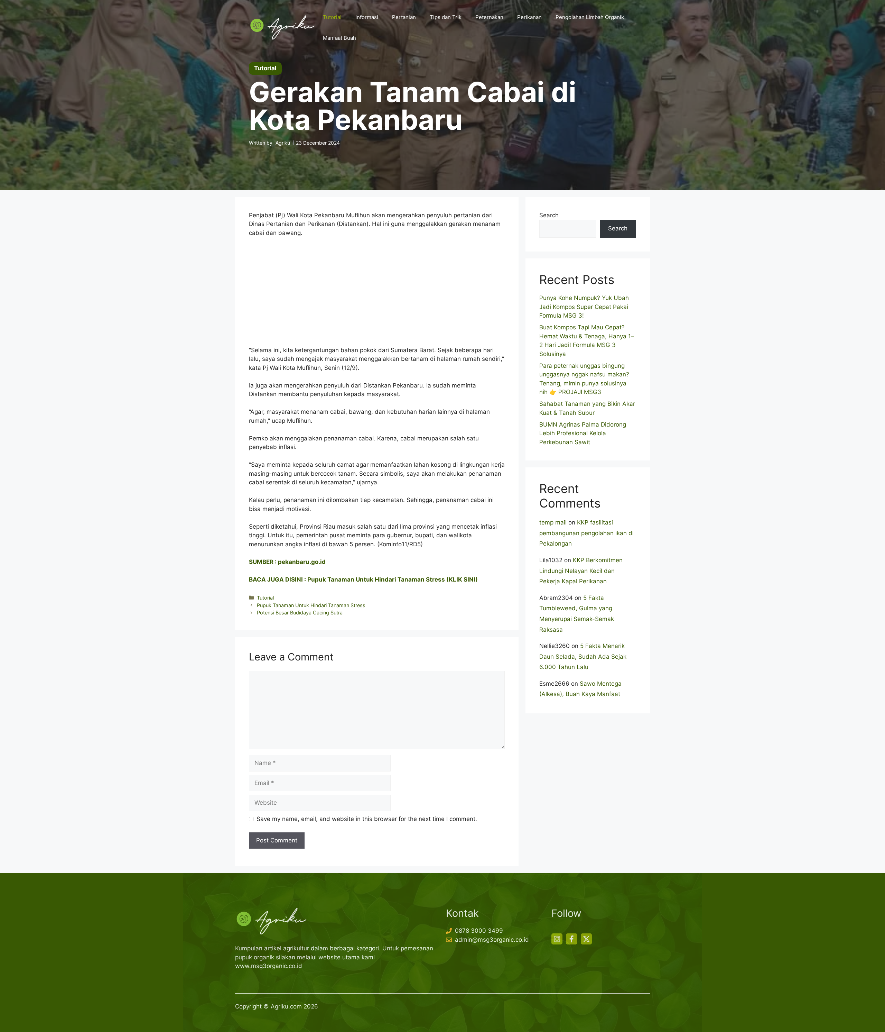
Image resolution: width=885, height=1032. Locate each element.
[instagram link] (556, 938)
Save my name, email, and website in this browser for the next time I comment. (367, 818)
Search (549, 215)
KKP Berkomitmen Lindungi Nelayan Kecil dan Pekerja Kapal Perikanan (581, 571)
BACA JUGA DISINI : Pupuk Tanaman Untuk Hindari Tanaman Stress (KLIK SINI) (363, 579)
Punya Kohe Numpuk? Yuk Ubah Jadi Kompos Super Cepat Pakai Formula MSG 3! (584, 306)
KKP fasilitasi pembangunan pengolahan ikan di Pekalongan (586, 533)
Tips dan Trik (446, 17)
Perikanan (529, 17)
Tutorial (332, 17)
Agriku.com (286, 1006)
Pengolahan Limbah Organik (590, 17)
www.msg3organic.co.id (268, 965)
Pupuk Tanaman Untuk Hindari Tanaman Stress (311, 605)
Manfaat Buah (339, 38)
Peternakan (489, 17)
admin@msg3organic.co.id (492, 939)
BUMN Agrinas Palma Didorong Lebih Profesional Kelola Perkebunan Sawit (582, 433)
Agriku (283, 143)
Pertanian (404, 17)
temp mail (553, 522)
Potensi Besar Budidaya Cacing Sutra (300, 612)
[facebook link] (571, 938)
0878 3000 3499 (479, 930)
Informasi (366, 17)
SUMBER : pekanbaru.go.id (287, 561)
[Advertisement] (377, 294)
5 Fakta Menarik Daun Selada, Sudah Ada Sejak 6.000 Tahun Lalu (582, 656)
